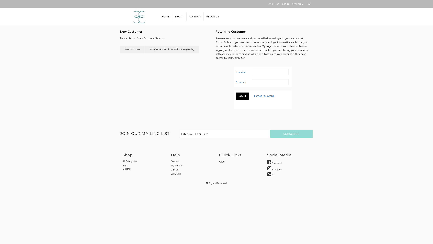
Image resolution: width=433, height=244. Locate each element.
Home (165, 16)
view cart (176, 174)
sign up (174, 170)
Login (285, 4)
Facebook (276, 163)
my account (177, 166)
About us (212, 16)
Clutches (127, 169)
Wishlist (274, 4)
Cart (309, 4)
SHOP (178, 16)
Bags (125, 166)
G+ (273, 175)
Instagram (276, 169)
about (222, 161)
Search (297, 4)
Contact (195, 16)
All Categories (130, 161)
